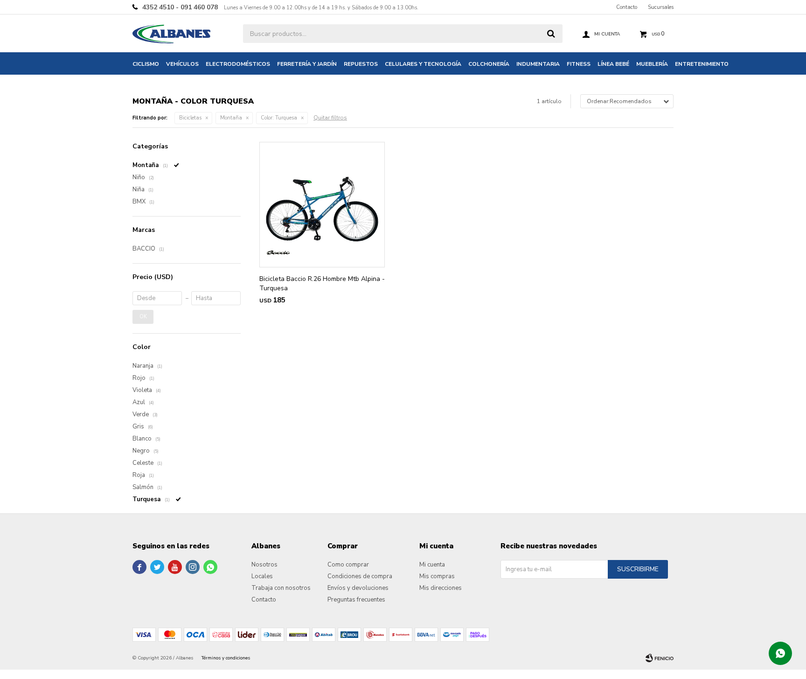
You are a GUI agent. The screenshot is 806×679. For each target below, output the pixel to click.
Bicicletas (190, 117)
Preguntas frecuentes (356, 599)
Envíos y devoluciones (358, 588)
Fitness (579, 64)
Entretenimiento (702, 64)
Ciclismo (145, 64)
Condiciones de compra (359, 576)
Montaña (231, 117)
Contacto (626, 7)
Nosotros (264, 564)
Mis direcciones (440, 588)
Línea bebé (613, 64)
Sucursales (661, 7)
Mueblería (652, 64)
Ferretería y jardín (307, 64)
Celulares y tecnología (423, 64)
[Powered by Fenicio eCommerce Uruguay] (660, 658)
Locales (262, 576)
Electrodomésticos (238, 64)
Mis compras (437, 576)
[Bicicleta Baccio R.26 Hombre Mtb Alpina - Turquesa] (322, 204)
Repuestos (361, 64)
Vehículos (182, 64)
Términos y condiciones (226, 658)
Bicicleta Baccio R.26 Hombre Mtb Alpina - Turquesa (322, 283)
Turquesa (279, 117)
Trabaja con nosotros (281, 588)
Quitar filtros (330, 117)
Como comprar (348, 564)
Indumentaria (538, 64)
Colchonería (488, 64)
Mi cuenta (432, 564)
